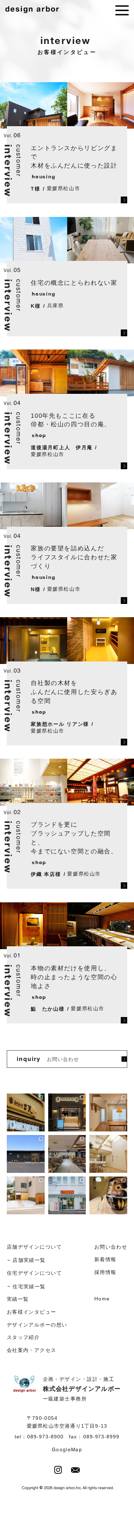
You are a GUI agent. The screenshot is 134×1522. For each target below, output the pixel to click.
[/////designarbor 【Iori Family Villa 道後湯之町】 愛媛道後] (26, 1195)
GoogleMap (67, 1450)
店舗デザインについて (34, 1247)
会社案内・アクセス (31, 1350)
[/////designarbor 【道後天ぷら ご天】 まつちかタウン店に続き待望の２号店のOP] (26, 1112)
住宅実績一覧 (29, 1286)
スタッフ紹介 (23, 1337)
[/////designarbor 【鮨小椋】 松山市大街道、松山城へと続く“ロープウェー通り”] (108, 1195)
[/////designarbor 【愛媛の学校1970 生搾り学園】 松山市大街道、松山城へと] (67, 1195)
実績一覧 (18, 1299)
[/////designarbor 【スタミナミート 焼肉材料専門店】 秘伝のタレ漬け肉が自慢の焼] (26, 1154)
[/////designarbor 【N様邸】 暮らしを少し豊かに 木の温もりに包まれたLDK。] (108, 1112)
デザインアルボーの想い (37, 1325)
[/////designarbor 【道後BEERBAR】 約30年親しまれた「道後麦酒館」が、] (67, 1112)
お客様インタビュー (31, 1312)
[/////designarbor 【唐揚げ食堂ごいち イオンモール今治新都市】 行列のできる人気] (67, 1154)
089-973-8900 (45, 1436)
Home (102, 1299)
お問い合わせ (111, 1247)
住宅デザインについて (34, 1273)
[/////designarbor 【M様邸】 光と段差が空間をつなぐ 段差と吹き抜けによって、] (108, 1154)
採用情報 (105, 1272)
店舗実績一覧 (29, 1260)
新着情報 (105, 1259)
